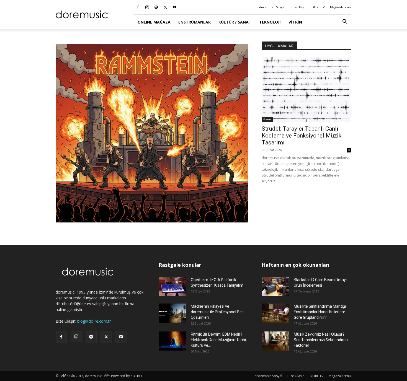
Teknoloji (270, 22)
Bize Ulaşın (298, 7)
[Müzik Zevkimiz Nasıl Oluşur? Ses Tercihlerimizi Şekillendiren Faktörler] (275, 341)
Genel (267, 119)
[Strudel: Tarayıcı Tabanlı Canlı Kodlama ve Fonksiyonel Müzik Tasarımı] (306, 89)
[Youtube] (174, 7)
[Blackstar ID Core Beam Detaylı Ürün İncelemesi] (275, 286)
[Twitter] (165, 7)
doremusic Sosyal (272, 7)
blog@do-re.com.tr (94, 321)
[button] (344, 22)
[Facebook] (138, 7)
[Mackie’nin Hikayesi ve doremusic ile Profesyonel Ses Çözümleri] (172, 313)
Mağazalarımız (340, 7)
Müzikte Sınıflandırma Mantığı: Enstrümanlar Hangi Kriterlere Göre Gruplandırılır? (320, 312)
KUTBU (136, 376)
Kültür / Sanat (234, 22)
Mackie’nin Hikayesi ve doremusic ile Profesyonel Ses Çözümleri (217, 312)
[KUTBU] (107, 376)
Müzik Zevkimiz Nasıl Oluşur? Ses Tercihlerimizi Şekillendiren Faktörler (321, 340)
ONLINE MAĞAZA (154, 22)
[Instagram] (147, 7)
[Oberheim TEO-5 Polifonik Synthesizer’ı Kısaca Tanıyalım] (172, 286)
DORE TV (318, 7)
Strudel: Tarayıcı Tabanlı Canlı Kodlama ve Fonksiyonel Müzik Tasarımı (301, 135)
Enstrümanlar (194, 22)
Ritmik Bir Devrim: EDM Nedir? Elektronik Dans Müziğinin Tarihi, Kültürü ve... (219, 340)
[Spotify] (156, 7)
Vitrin (295, 22)
